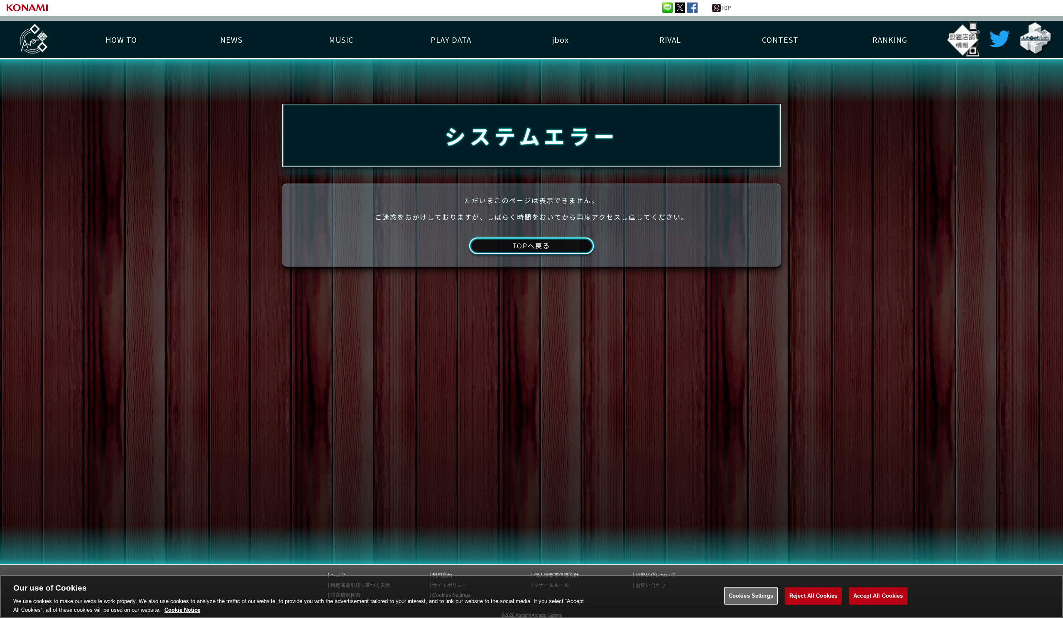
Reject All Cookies (813, 596)
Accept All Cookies (878, 596)
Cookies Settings (751, 596)
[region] (531, 596)
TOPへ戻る (531, 245)
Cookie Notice (182, 609)
